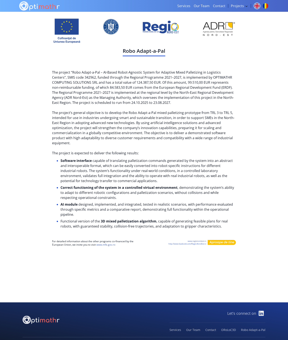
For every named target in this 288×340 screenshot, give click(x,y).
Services (183, 6)
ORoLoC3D (228, 330)
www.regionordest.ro (197, 241)
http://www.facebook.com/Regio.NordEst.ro (187, 243)
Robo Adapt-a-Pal (253, 330)
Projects (238, 6)
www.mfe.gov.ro (105, 244)
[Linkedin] (261, 313)
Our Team (202, 6)
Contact (219, 6)
